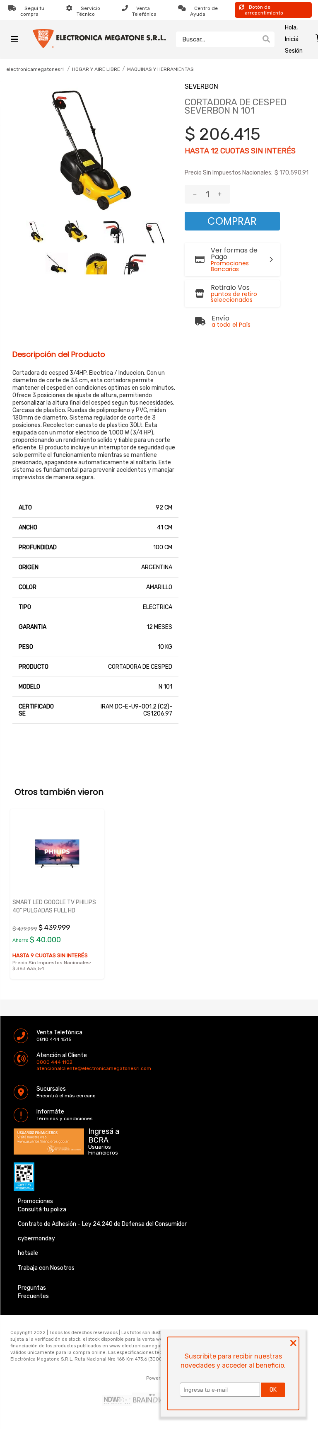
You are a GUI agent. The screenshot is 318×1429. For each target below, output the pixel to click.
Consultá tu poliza (42, 1209)
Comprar (232, 221)
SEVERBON (201, 86)
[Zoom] (37, 231)
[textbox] (217, 39)
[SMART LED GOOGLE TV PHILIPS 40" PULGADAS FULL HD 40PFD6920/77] (57, 853)
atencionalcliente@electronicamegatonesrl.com (43, 1068)
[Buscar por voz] (253, 39)
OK (273, 1389)
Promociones (35, 1201)
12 (215, 151)
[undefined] (95, 150)
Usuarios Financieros (103, 1150)
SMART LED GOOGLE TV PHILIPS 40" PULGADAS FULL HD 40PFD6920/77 (54, 910)
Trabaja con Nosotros (46, 1267)
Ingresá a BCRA (103, 1134)
